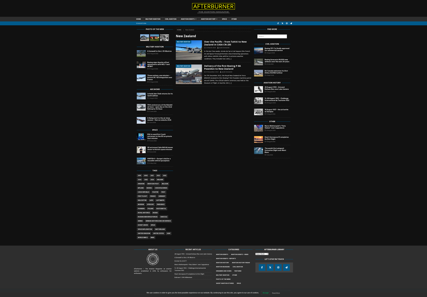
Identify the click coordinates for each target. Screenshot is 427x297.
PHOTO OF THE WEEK (223, 279)
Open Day (150, 204)
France (152, 196)
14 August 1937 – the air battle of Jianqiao (276, 110)
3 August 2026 (153, 98)
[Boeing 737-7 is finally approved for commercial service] (258, 50)
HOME (138, 19)
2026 (152, 180)
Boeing (149, 188)
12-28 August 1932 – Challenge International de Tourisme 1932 (277, 99)
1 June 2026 (152, 122)
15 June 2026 (152, 141)
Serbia (140, 221)
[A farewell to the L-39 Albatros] (141, 53)
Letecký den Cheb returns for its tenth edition (160, 94)
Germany (162, 196)
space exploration (145, 229)
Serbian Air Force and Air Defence (158, 221)
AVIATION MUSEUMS (223, 267)
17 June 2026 (152, 111)
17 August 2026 (153, 69)
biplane (141, 188)
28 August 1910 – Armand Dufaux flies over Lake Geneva (277, 88)
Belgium (165, 184)
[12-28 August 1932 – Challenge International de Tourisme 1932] (258, 100)
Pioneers (141, 209)
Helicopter (142, 200)
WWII (152, 237)
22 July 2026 (269, 64)
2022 (158, 175)
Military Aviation (155, 47)
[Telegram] (291, 23)
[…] (230, 59)
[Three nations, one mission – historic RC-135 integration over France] (141, 77)
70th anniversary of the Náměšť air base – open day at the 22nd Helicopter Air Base (159, 107)
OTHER (234, 19)
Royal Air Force (144, 213)
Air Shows (155, 89)
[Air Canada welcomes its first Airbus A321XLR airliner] (258, 73)
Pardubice (160, 204)
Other (272, 121)
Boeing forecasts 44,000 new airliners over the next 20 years (277, 60)
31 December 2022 (212, 72)
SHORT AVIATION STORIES (225, 283)
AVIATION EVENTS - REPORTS (226, 258)
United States (158, 233)
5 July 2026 (269, 155)
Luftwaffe (160, 200)
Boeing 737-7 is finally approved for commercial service (277, 49)
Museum (141, 204)
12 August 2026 (153, 82)
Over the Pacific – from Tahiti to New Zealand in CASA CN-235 (225, 43)
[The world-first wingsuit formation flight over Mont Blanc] (258, 150)
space (153, 225)
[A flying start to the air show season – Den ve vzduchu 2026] (141, 120)
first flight (142, 196)
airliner (160, 180)
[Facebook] (278, 23)
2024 (139, 180)
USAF (168, 233)
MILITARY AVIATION (152, 19)
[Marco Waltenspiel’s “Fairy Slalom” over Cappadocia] (258, 128)
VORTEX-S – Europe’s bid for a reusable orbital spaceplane (159, 159)
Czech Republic (143, 192)
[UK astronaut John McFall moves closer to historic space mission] (141, 149)
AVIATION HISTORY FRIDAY (241, 263)
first (163, 192)
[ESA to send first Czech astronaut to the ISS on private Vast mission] (141, 136)
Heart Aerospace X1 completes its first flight (277, 138)
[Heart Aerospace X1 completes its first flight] (258, 139)
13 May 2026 (152, 163)
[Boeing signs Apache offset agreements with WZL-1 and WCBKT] (141, 64)
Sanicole (163, 217)
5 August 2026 (270, 53)
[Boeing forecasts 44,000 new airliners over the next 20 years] (258, 62)
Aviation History (272, 82)
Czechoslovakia (161, 188)
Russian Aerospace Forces (147, 217)
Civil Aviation (272, 44)
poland (150, 209)
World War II (143, 237)
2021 (152, 175)
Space (155, 130)
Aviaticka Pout (153, 184)
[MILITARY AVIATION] (189, 50)
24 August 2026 (270, 130)
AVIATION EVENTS (188, 19)
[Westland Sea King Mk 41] (144, 37)
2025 (145, 180)
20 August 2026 (271, 103)
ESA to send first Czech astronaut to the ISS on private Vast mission (159, 136)
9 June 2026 (152, 152)
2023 (164, 175)
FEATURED (237, 271)
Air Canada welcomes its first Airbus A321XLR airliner (276, 72)
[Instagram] (287, 23)
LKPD (151, 200)
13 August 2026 (270, 114)
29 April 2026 (270, 75)
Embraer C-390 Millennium (183, 277)
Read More (276, 293)
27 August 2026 (153, 54)
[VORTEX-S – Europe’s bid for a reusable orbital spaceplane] (141, 161)
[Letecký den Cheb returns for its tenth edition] (141, 96)
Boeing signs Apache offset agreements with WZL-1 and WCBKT (158, 64)
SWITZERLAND (160, 229)
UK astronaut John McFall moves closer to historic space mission (160, 148)
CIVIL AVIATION (170, 19)
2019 (139, 175)
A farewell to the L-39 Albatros (159, 51)
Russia (155, 213)
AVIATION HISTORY (208, 19)
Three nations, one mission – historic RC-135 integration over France (159, 77)
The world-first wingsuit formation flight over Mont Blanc (275, 150)
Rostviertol (161, 209)
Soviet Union (143, 225)
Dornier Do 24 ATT (180, 261)
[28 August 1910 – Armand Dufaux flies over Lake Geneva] (258, 89)
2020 (145, 175)
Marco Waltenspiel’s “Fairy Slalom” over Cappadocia (275, 127)
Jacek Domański (224, 48)
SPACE (224, 19)
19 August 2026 (270, 142)
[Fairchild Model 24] (164, 37)
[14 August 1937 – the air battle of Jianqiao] (258, 112)
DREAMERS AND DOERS (223, 271)
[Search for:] (272, 36)
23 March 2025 (211, 48)
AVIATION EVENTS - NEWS (239, 254)
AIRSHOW (141, 184)
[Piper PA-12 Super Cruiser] (154, 37)
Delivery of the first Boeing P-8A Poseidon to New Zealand (222, 67)
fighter (155, 192)
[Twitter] (282, 23)
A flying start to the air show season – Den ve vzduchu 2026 (159, 119)
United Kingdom (144, 233)
